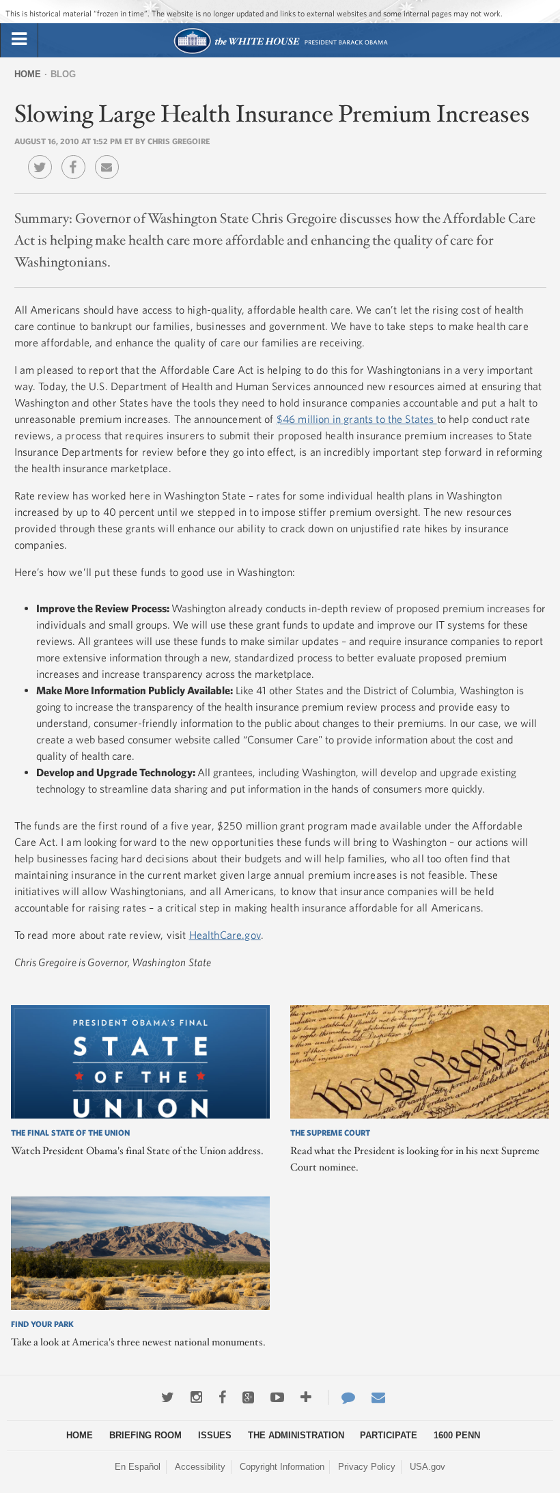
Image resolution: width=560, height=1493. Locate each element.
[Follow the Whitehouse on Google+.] (248, 1397)
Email (110, 157)
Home (27, 74)
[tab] (19, 40)
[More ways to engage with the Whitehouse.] (305, 1397)
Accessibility (200, 1467)
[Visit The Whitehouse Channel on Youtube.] (277, 1397)
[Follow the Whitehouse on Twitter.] (167, 1397)
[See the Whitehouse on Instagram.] (196, 1397)
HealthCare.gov (225, 935)
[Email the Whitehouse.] (378, 1397)
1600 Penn (457, 1435)
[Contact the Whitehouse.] (341, 1397)
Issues (215, 1435)
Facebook (76, 157)
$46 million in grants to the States (357, 419)
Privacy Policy (366, 1467)
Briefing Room (145, 1435)
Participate (388, 1435)
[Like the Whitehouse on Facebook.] (222, 1397)
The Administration (296, 1435)
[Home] (280, 52)
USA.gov (427, 1467)
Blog (63, 74)
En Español (137, 1467)
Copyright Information (282, 1467)
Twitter (43, 157)
